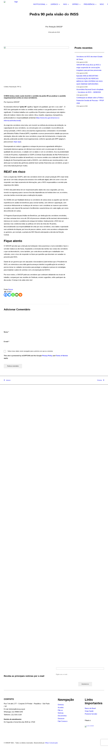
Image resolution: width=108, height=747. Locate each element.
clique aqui (17, 142)
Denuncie (61, 718)
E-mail (6, 341)
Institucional (39, 4)
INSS (65, 4)
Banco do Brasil (90, 708)
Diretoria (61, 705)
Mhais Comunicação (51, 743)
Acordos (61, 707)
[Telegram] (9, 295)
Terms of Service (62, 355)
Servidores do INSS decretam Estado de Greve (89, 58)
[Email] (17, 295)
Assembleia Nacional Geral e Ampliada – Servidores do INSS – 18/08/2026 (89, 91)
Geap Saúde (89, 711)
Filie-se (60, 710)
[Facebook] (5, 295)
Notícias (60, 713)
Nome (6, 332)
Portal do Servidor (91, 714)
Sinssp (10, 289)
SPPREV (75, 4)
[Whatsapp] (13, 295)
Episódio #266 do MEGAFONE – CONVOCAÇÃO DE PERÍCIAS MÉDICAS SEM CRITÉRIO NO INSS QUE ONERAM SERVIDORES (89, 80)
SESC (102, 4)
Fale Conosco (62, 721)
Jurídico (54, 4)
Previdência (89, 4)
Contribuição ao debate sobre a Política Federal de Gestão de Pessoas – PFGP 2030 (90, 100)
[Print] (20, 295)
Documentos (62, 716)
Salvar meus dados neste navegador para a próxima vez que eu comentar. (30, 351)
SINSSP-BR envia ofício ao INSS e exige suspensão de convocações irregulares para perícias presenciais (88, 67)
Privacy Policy (47, 355)
